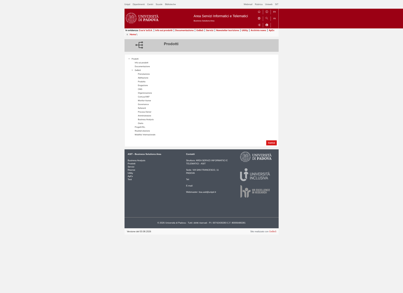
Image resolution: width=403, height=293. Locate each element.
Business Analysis (136, 160)
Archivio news (258, 30)
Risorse (131, 170)
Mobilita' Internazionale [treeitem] (145, 134)
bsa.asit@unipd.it (207, 192)
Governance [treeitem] (143, 104)
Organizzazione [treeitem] (145, 93)
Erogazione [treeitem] (143, 85)
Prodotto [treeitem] (141, 81)
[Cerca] (267, 18)
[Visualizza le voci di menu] (127, 34)
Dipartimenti (139, 4)
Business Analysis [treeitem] (146, 119)
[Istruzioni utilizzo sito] (267, 11)
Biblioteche (170, 4)
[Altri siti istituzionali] (259, 18)
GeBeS (199, 30)
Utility (245, 30)
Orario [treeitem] (140, 123)
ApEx (271, 30)
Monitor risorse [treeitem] (144, 100)
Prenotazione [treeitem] (144, 74)
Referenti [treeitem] (142, 108)
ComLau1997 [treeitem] (144, 97)
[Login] (259, 24)
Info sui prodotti (164, 30)
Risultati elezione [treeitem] (142, 131)
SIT (276, 4)
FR (274, 19)
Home (133, 34)
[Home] (259, 11)
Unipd (127, 4)
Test (130, 179)
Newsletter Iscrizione (227, 30)
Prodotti (131, 163)
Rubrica (259, 4)
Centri (150, 4)
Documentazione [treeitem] (142, 66)
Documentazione (184, 30)
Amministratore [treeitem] (144, 115)
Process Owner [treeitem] (144, 112)
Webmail (248, 4)
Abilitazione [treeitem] (143, 78)
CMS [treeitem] (140, 89)
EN (274, 12)
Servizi (209, 30)
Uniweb (268, 4)
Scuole (159, 4)
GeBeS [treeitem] (138, 70)
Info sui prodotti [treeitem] (141, 62)
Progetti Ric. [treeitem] (140, 127)
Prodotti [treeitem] (135, 59)
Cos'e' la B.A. (146, 30)
